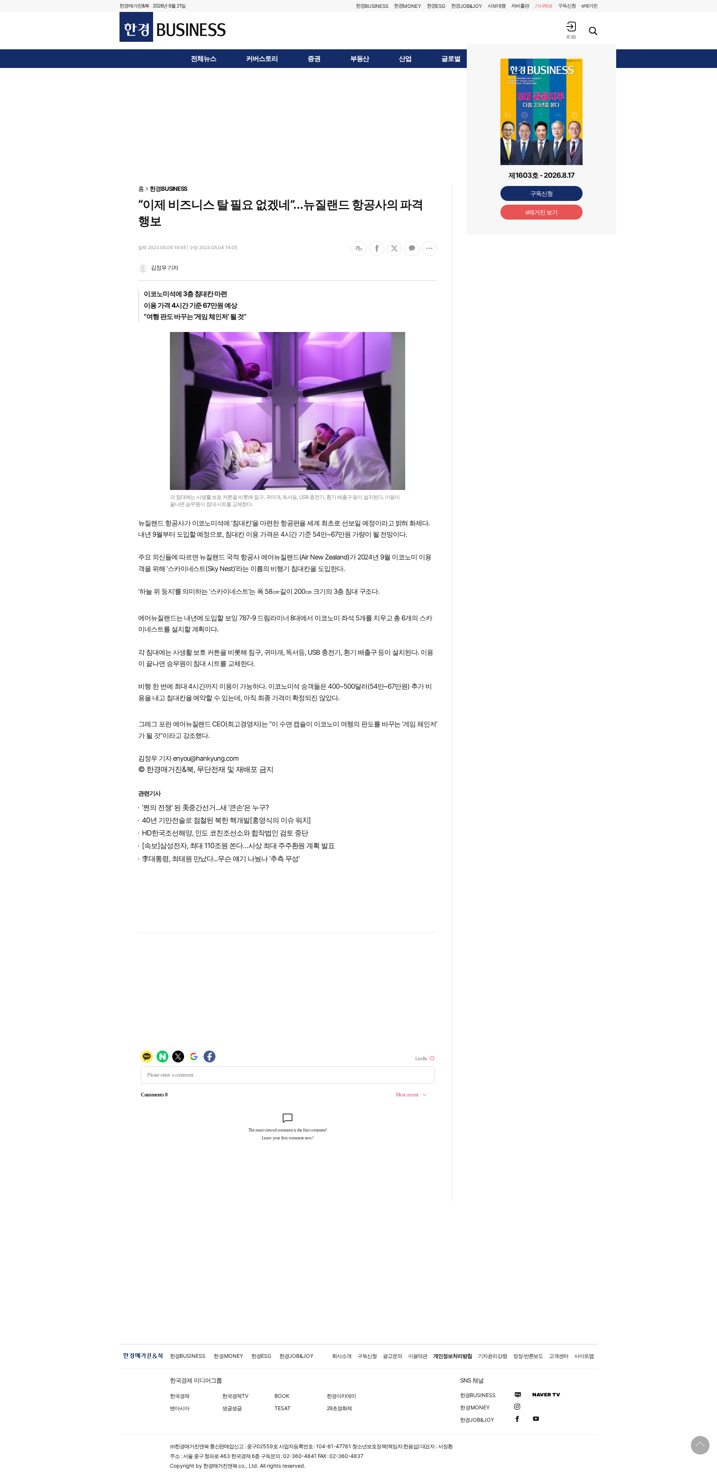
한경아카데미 (341, 1396)
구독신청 (567, 6)
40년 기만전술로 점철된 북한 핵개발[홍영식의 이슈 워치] (226, 820)
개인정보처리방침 (452, 1356)
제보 (544, 6)
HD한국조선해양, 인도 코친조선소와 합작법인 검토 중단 (225, 833)
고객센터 (558, 1356)
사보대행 (497, 6)
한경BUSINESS (168, 188)
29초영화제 (339, 1408)
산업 (405, 58)
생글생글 (232, 1408)
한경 (372, 6)
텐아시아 (179, 1408)
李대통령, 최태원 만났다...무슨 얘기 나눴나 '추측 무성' (220, 858)
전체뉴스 (203, 58)
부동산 (359, 58)
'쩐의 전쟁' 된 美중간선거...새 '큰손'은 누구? (205, 807)
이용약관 (418, 1356)
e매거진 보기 (541, 212)
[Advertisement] (358, 126)
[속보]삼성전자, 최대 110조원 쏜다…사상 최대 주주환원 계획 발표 (238, 845)
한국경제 (179, 1396)
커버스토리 (262, 58)
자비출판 (520, 6)
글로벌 (450, 58)
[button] (571, 30)
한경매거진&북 (134, 6)
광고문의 (392, 1356)
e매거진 (589, 6)
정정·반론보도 (528, 1356)
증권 (314, 58)
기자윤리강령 (492, 1356)
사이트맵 (584, 1356)
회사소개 (341, 1356)
